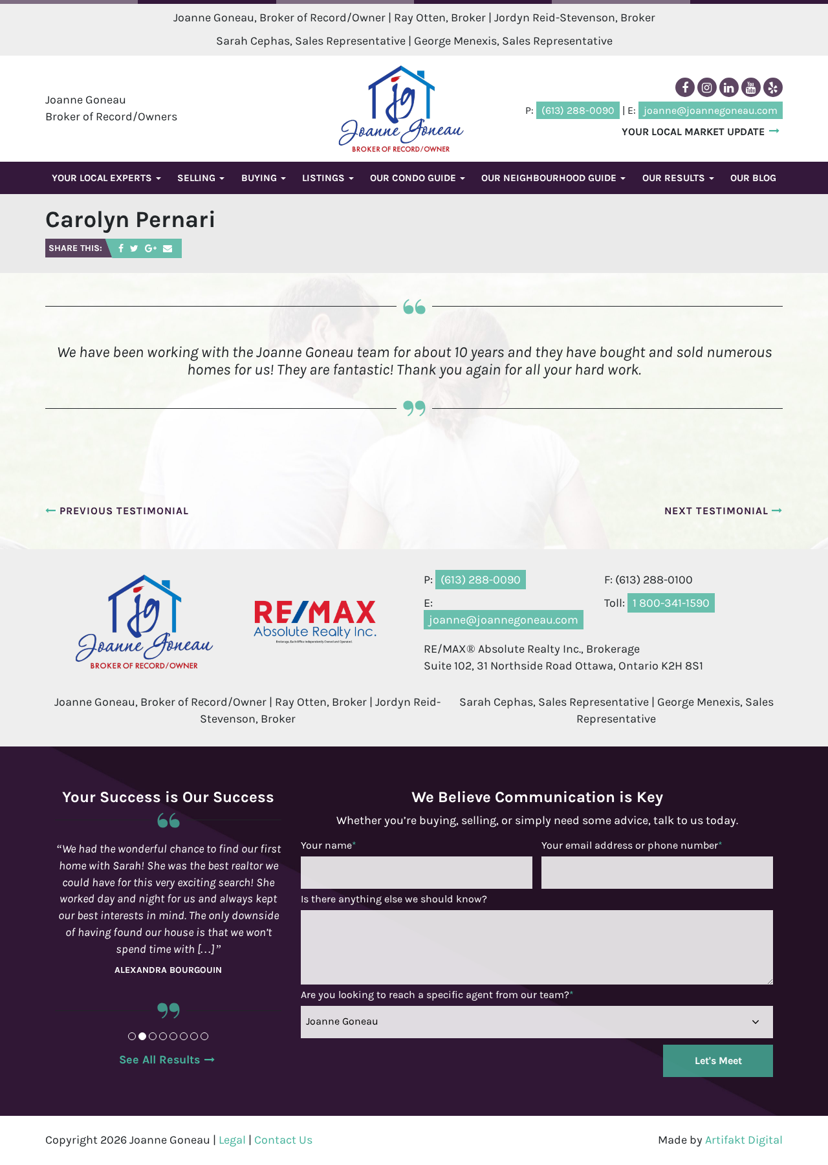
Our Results (675, 178)
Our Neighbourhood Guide (550, 178)
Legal (232, 1140)
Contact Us (283, 1140)
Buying (260, 178)
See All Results (159, 1059)
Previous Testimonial (122, 511)
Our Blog (753, 178)
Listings (324, 178)
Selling (197, 178)
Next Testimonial (718, 511)
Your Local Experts (103, 178)
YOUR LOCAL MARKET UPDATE (693, 131)
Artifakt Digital (744, 1140)
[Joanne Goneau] (401, 108)
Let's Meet (718, 1060)
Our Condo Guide (414, 178)
